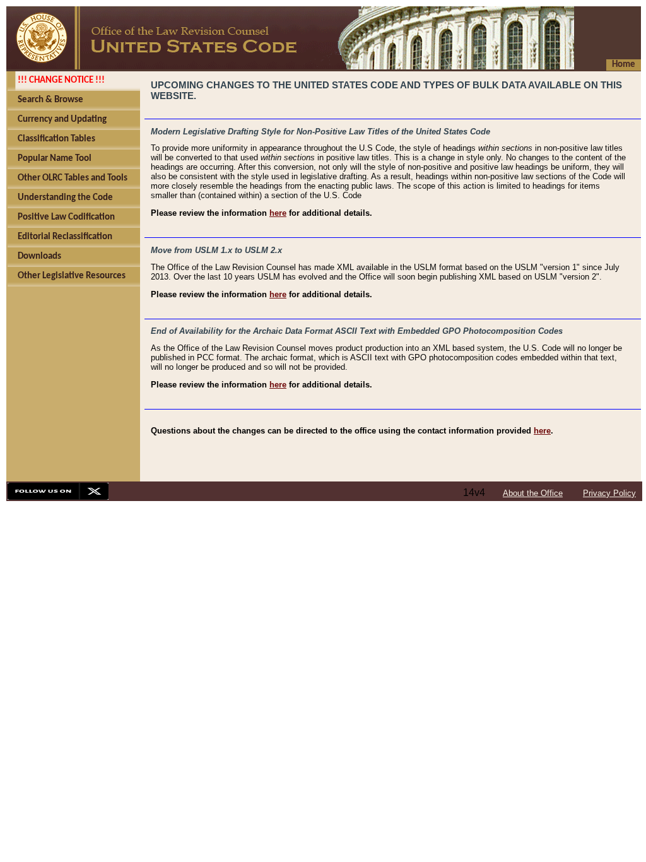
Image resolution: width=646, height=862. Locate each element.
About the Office (533, 493)
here (277, 213)
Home (623, 64)
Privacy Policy (609, 493)
